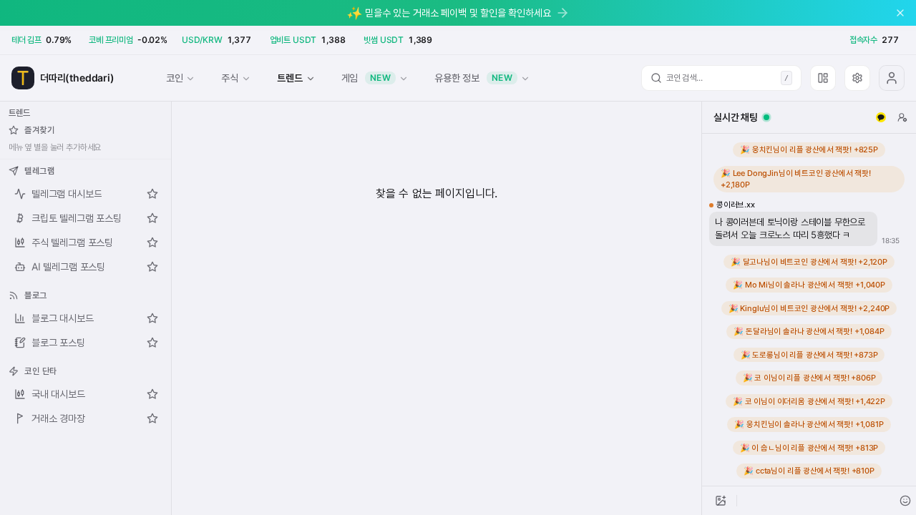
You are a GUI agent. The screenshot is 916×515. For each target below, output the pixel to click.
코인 (174, 78)
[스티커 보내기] (905, 501)
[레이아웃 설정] (823, 78)
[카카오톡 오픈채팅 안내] (881, 117)
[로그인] (892, 78)
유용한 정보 (473, 78)
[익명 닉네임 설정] (902, 117)
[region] (809, 310)
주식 (229, 78)
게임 (366, 78)
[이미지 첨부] (721, 501)
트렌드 (289, 78)
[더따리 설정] (857, 78)
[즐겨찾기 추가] (152, 194)
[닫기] (900, 13)
